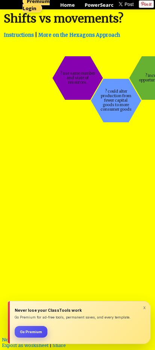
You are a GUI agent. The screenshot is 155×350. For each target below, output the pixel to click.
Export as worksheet (25, 345)
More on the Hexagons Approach (79, 35)
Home (67, 5)
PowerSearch (101, 5)
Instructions (19, 35)
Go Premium (31, 332)
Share (59, 345)
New (7, 339)
